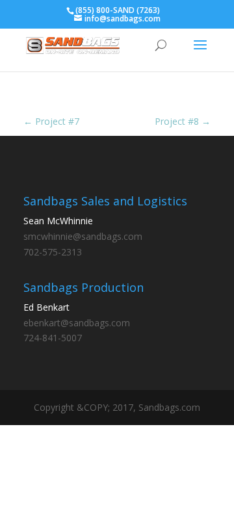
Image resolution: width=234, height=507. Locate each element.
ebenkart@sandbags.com (76, 323)
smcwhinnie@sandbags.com (82, 236)
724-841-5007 (52, 338)
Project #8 (183, 121)
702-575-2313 (52, 252)
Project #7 (51, 121)
